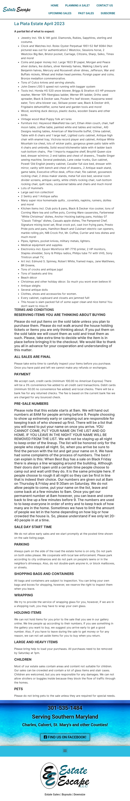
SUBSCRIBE (108, 13)
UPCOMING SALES (59, 13)
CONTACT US (104, 5)
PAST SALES (86, 13)
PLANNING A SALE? (77, 5)
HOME (54, 5)
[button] (65, 750)
